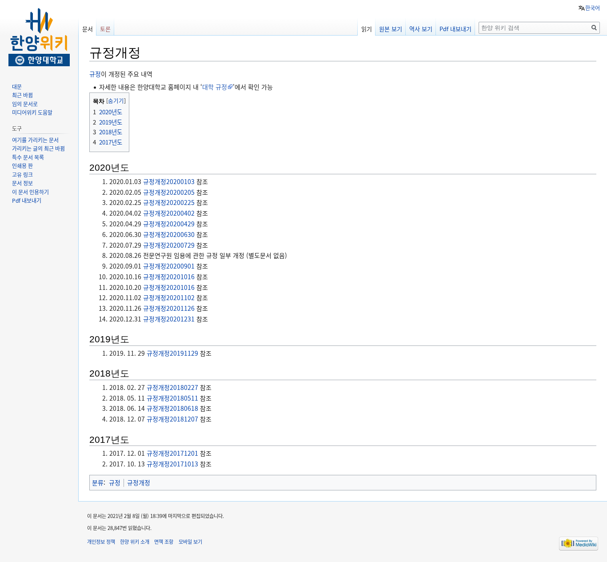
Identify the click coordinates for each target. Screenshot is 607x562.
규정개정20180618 (172, 408)
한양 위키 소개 (134, 541)
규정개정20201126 (169, 308)
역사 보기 (420, 28)
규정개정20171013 (172, 463)
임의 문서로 (25, 104)
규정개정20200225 (169, 202)
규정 (95, 73)
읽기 (366, 28)
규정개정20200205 (169, 192)
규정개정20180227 (172, 387)
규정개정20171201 (172, 453)
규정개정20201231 (169, 318)
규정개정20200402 (169, 213)
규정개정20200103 (169, 181)
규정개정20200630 (169, 234)
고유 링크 (22, 174)
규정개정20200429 (169, 223)
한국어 (592, 8)
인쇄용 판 (22, 165)
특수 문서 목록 (28, 157)
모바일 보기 (190, 541)
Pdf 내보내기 (455, 28)
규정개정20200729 (169, 245)
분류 (98, 482)
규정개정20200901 (169, 265)
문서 (87, 28)
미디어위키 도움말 (32, 112)
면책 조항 (163, 541)
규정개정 (138, 482)
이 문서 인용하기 (30, 192)
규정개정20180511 (172, 397)
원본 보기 (390, 28)
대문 (17, 86)
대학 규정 (214, 86)
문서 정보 (22, 183)
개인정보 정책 (101, 541)
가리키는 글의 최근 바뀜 (38, 148)
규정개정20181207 (172, 418)
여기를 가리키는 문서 (35, 140)
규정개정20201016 (169, 276)
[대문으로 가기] (39, 35)
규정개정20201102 (169, 297)
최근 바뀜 (22, 95)
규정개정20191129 (172, 353)
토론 (105, 28)
